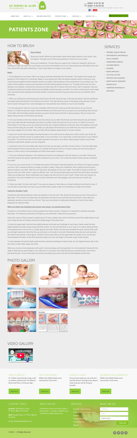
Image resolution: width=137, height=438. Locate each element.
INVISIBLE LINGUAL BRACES (116, 52)
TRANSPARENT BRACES (114, 62)
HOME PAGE (15, 16)
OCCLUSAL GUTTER (113, 75)
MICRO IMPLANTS (112, 72)
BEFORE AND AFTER (44, 16)
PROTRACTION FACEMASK (115, 78)
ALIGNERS (110, 68)
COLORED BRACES (112, 65)
